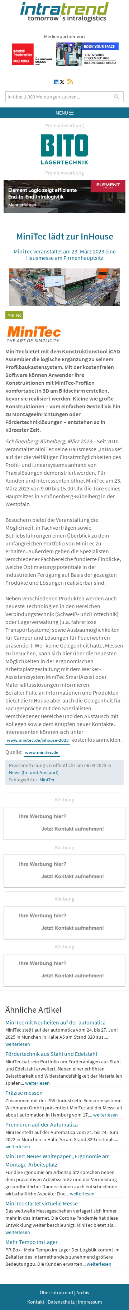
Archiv (83, 1292)
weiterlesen (17, 1044)
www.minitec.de (41, 752)
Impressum (90, 1302)
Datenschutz (61, 1302)
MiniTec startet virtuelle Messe (41, 1203)
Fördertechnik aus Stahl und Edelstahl (51, 1053)
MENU (62, 113)
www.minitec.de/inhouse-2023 (38, 740)
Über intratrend (56, 1292)
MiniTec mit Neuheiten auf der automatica (55, 1022)
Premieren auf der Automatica (41, 1124)
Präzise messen (24, 1092)
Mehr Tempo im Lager (31, 1241)
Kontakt (35, 1302)
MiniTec (47, 779)
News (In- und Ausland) (33, 772)
